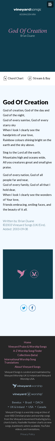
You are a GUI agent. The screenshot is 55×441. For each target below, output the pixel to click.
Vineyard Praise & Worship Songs (27, 346)
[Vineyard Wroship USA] (28, 394)
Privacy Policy (27, 434)
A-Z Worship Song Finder (27, 350)
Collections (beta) (27, 355)
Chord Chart (16, 78)
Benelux (16, 402)
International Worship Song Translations (20, 361)
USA (30, 407)
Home (27, 342)
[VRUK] (27, 386)
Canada (41, 407)
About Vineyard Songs (27, 366)
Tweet (23, 308)
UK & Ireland (17, 407)
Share (32, 308)
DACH (39, 402)
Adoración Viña (27, 14)
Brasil (28, 402)
